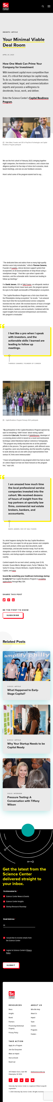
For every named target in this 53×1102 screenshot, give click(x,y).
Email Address (8, 919)
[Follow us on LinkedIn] (21, 1080)
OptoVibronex (34, 435)
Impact (33, 1017)
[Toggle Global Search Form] (43, 6)
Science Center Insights (15, 901)
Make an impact (14, 1053)
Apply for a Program (15, 1045)
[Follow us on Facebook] (16, 1080)
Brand (11, 1017)
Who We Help (35, 1009)
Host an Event (13, 1058)
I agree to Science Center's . (19, 951)
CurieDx (14, 268)
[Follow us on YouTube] (32, 1080)
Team (32, 1021)
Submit (11, 965)
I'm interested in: (10, 891)
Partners (11, 1021)
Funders (33, 1034)
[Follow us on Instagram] (27, 1080)
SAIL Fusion (27, 284)
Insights (6, 32)
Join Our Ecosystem (15, 1049)
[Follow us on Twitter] (10, 1080)
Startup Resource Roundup (16, 906)
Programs (34, 1030)
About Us (34, 1013)
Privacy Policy (13, 1032)
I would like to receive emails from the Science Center (19, 939)
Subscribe (13, 615)
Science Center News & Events (17, 896)
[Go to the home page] (6, 6)
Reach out (12, 1062)
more (14, 570)
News (11, 1009)
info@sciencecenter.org (38, 1072)
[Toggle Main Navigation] (49, 6)
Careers (33, 1026)
